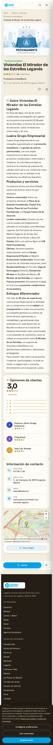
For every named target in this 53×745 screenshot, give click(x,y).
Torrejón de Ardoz (12, 682)
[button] (26, 39)
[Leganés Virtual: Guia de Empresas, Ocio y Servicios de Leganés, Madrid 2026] (11, 5)
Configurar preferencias (27, 727)
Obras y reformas (19, 13)
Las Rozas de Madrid (13, 677)
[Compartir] (46, 89)
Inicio (6, 13)
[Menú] (46, 5)
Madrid (7, 673)
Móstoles (8, 661)
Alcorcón (8, 652)
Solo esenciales (26, 733)
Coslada (7, 698)
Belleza (7, 611)
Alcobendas (9, 690)
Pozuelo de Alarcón (12, 686)
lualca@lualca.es (21, 491)
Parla (6, 694)
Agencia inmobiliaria (12, 632)
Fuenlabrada (9, 644)
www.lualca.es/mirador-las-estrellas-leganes (26, 501)
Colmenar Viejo (10, 669)
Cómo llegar (28, 548)
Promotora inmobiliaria (13, 16)
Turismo (7, 628)
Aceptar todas (26, 740)
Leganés (7, 665)
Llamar (24, 565)
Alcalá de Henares (12, 648)
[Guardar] (39, 89)
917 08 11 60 (19, 471)
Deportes (8, 607)
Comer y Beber (10, 615)
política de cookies (28, 719)
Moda (6, 619)
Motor (6, 624)
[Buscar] (40, 5)
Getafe (7, 656)
